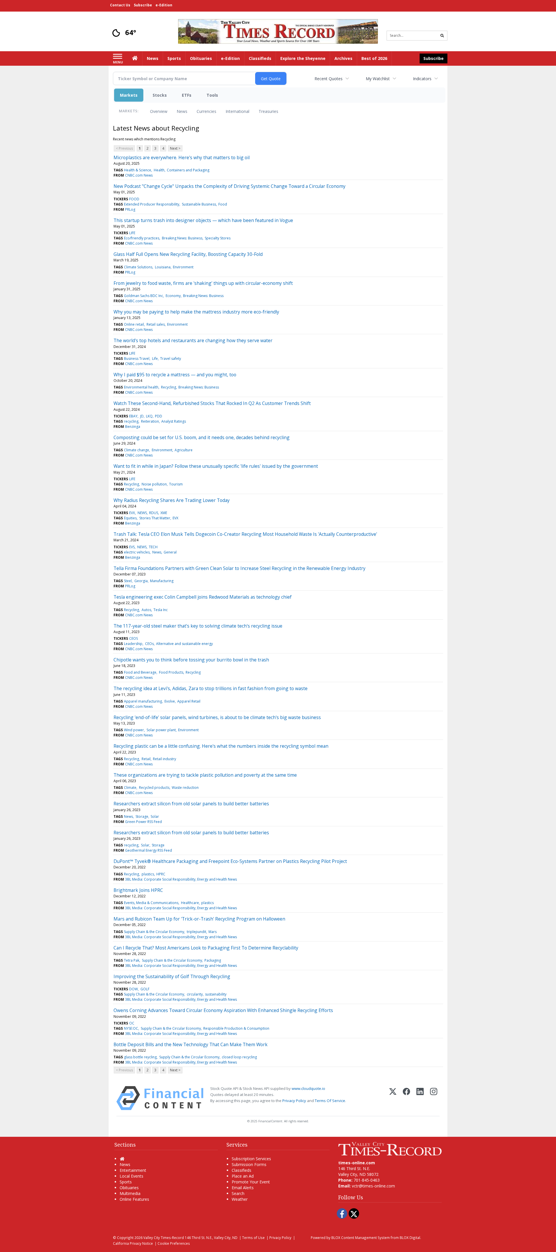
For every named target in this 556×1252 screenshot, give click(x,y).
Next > (175, 148)
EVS (132, 547)
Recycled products (154, 787)
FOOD (134, 199)
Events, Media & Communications (151, 902)
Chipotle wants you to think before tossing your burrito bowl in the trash (191, 660)
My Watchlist (378, 78)
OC (131, 1023)
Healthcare (190, 902)
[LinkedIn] (420, 1098)
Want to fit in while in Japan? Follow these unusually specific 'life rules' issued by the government (216, 466)
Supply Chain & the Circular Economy (154, 931)
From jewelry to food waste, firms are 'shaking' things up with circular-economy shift (203, 283)
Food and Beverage (140, 672)
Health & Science (137, 170)
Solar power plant (161, 729)
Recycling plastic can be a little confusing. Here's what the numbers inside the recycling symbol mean (221, 746)
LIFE (132, 232)
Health (159, 170)
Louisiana (163, 267)
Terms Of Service (330, 1100)
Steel (128, 580)
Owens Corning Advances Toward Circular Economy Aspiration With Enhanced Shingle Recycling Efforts (223, 1010)
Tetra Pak (131, 960)
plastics (148, 874)
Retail (146, 758)
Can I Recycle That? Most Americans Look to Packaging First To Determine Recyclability (206, 948)
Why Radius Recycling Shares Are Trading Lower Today (172, 500)
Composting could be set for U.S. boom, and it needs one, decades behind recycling (202, 437)
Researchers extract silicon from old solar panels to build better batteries (191, 803)
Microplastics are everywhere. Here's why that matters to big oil (182, 157)
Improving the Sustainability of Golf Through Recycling (172, 976)
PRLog (130, 209)
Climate (130, 787)
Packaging (212, 960)
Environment (183, 267)
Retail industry (164, 758)
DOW (133, 989)
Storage (142, 816)
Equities (130, 518)
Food (222, 204)
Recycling (168, 387)
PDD (158, 416)
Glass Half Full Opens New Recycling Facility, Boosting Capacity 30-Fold (188, 254)
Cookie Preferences (174, 1243)
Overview (158, 111)
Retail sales (156, 324)
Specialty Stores (218, 238)
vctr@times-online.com (373, 1186)
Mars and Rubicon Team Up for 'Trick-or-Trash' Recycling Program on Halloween (199, 919)
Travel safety (170, 358)
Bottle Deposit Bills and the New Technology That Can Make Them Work (191, 1044)
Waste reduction (185, 787)
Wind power (134, 729)
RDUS (153, 512)
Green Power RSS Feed (143, 821)
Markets (129, 95)
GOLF (144, 989)
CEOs (149, 643)
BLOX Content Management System (360, 1237)
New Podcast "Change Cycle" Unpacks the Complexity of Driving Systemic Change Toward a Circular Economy (229, 186)
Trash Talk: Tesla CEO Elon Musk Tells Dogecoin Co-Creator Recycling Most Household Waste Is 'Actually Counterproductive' (245, 534)
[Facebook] (406, 1098)
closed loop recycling (239, 1057)
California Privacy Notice (133, 1243)
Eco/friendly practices (141, 238)
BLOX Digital (410, 1237)
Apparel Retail (188, 701)
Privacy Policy (294, 1100)
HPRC (160, 874)
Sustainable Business (199, 204)
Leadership (133, 643)
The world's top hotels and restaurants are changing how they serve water (193, 340)
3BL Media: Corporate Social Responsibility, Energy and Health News (181, 879)
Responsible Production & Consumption (236, 1028)
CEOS (133, 638)
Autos (146, 609)
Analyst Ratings (173, 421)
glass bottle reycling (140, 1057)
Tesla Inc (160, 609)
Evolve (169, 701)
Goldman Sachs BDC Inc (143, 295)
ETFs (186, 95)
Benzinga (132, 426)
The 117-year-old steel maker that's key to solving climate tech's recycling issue (198, 626)
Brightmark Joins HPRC (138, 890)
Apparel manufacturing (143, 701)
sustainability (215, 994)
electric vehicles (137, 552)
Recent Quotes (328, 78)
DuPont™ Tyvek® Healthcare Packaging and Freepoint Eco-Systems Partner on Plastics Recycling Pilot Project (230, 861)
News (182, 111)
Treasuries (268, 111)
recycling (131, 421)
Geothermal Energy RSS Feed (148, 850)
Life (155, 358)
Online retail (134, 324)
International (237, 111)
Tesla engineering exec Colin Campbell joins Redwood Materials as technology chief (203, 597)
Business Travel (136, 358)
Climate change (136, 450)
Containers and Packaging (188, 170)
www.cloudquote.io (308, 1088)
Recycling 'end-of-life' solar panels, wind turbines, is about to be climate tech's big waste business (217, 717)
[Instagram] (434, 1098)
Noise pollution (154, 484)
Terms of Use (253, 1237)
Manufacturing (161, 580)
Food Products (171, 672)
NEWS (142, 512)
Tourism (176, 484)
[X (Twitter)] (393, 1098)
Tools (212, 95)
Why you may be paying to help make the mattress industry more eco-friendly (196, 312)
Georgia (141, 580)
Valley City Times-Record (163, 1237)
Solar (155, 816)
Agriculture (184, 450)
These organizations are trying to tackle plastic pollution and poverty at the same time (205, 775)
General (170, 552)
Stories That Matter (154, 518)
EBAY (133, 416)
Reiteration (150, 421)
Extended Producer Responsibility (151, 204)
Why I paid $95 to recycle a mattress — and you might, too (175, 374)
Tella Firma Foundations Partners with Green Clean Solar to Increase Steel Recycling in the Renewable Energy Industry (239, 568)
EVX (132, 512)
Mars (213, 931)
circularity (195, 994)
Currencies (206, 111)
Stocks (160, 95)
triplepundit (196, 931)
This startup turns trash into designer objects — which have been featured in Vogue (203, 220)
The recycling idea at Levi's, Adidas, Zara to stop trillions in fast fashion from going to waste (211, 688)
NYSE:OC (131, 1028)
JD (142, 416)
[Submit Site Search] (442, 35)
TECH (153, 547)
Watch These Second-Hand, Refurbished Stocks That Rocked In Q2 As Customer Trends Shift (212, 403)
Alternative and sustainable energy (184, 643)
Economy (173, 295)
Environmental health (141, 387)
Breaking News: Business (182, 238)
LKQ (149, 416)
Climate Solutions (138, 267)
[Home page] (278, 31)
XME (163, 512)
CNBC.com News (139, 175)
